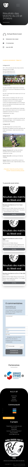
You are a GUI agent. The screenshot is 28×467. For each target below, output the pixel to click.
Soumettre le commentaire (14, 352)
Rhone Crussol (17, 34)
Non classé (15, 39)
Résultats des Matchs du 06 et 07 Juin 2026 (12, 239)
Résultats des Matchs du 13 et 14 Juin (12, 205)
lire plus (14, 214)
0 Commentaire (10, 43)
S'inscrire (8, 418)
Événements (9, 39)
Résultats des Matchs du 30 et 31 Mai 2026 (14, 273)
